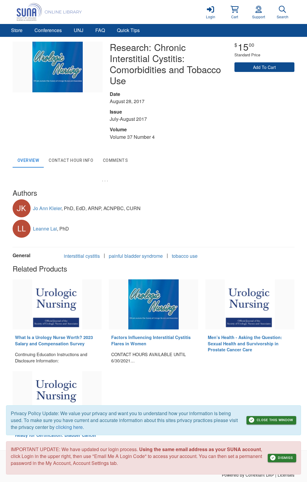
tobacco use (185, 255)
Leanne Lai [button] (45, 228)
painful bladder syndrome (136, 255)
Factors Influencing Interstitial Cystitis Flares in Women (151, 340)
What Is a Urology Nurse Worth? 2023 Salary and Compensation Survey (54, 340)
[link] (210, 12)
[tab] (28, 160)
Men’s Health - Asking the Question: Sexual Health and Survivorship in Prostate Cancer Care (245, 343)
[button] (234, 12)
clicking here (69, 427)
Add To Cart (264, 67)
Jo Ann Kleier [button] (47, 208)
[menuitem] (16, 30)
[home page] (70, 12)
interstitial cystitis (82, 255)
